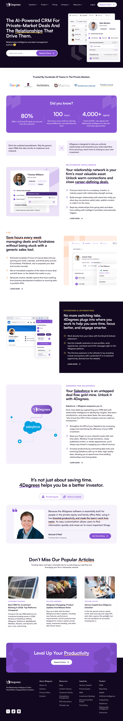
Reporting (103, 689)
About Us (43, 685)
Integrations (103, 700)
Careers (42, 689)
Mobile (101, 692)
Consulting (83, 705)
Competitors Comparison (64, 697)
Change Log (64, 705)
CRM (101, 685)
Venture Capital (85, 685)
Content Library (65, 689)
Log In (93, 4)
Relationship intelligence (104, 708)
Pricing (54, 4)
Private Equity (84, 689)
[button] (33, 4)
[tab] (50, 496)
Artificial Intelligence (107, 696)
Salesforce (103, 703)
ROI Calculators (65, 701)
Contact (42, 696)
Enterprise (103, 712)
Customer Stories (66, 692)
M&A (81, 692)
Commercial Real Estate (86, 700)
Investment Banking (87, 696)
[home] (13, 5)
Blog (61, 685)
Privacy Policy (44, 692)
